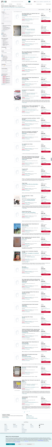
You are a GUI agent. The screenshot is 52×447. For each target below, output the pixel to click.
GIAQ (27, 246)
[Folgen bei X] (39, 427)
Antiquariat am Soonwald (28, 43)
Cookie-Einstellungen (40, 440)
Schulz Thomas (24, 282)
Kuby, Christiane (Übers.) (32, 212)
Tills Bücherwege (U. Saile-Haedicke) (29, 387)
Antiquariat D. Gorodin (27, 83)
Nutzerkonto (41, 1)
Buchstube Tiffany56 (27, 69)
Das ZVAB (23, 425)
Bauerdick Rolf (24, 133)
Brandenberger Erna (25, 332)
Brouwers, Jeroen (25, 212)
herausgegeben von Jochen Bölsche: (33, 253)
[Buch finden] (29, 1)
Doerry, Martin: (24, 239)
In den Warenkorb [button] (46, 46)
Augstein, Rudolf (24, 253)
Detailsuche (5, 425)
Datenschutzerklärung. (17, 441)
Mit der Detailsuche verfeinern (20, 7)
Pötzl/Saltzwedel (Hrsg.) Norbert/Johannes (29, 120)
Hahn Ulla (23, 317)
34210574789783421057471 (31, 256)
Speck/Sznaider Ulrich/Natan (26, 356)
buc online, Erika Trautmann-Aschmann (29, 57)
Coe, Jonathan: (24, 107)
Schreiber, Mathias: (25, 53)
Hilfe (49, 1)
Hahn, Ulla (23, 196)
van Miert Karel (24, 159)
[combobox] (19, 1)
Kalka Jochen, (24, 367)
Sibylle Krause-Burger (25, 225)
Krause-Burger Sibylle (25, 343)
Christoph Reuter (24, 15)
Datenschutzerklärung (24, 429)
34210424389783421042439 (31, 199)
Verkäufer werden (15, 425)
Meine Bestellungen (6, 429)
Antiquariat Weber (27, 243)
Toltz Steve (24, 40)
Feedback (51, 159)
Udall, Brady (24, 398)
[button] (2, 9)
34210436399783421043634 (31, 29)
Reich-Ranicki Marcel (25, 267)
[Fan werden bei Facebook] (39, 426)
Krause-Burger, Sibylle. (25, 79)
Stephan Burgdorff (25, 66)
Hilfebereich (31, 425)
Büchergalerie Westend (27, 230)
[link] (49, 9)
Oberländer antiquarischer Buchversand (30, 402)
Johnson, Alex (24, 382)
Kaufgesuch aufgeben (5, 417)
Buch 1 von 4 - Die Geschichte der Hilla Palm (29, 200)
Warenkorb (5, 430)
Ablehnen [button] (19, 444)
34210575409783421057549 (31, 93)
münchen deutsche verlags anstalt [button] (9, 7)
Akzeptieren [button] (10, 444)
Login (38, 1)
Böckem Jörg (24, 293)
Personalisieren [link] (29, 444)
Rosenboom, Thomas (25, 184)
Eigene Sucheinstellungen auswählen (31, 418)
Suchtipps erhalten (29, 415)
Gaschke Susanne (24, 306)
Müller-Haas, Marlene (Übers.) (33, 184)
